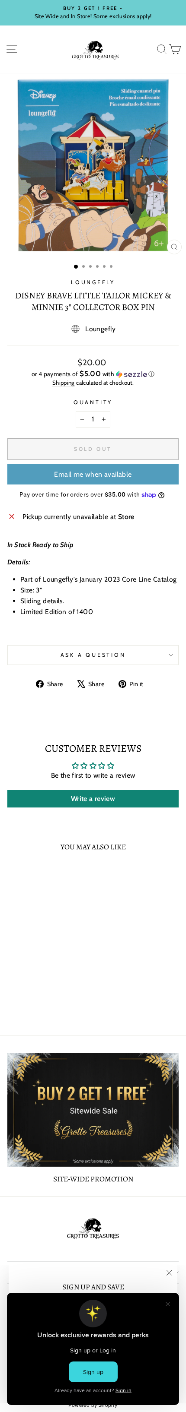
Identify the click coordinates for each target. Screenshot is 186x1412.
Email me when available (92, 474)
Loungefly (93, 282)
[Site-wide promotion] (93, 1110)
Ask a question (93, 655)
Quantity (93, 402)
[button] (93, 374)
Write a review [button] (93, 799)
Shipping (63, 382)
